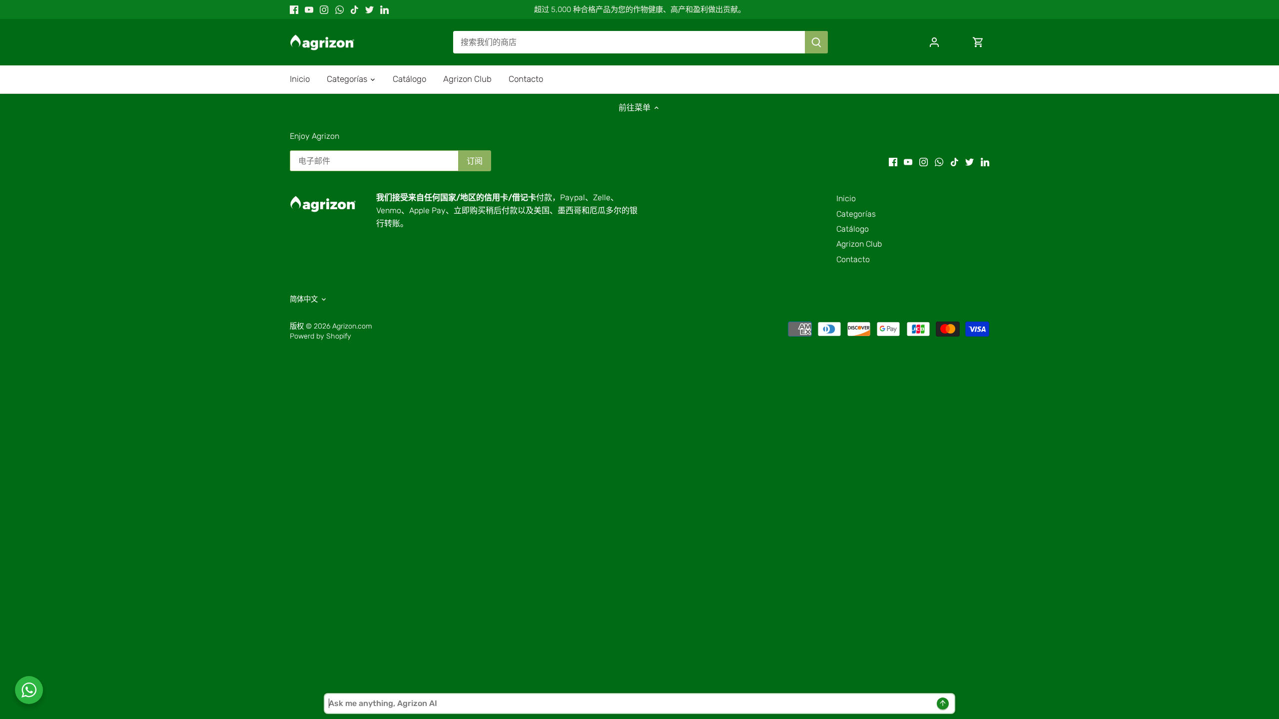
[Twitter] (369, 9)
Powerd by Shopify (320, 336)
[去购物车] (978, 42)
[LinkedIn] (384, 9)
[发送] (816, 42)
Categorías (856, 214)
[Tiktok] (354, 9)
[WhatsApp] (339, 9)
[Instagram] (324, 9)
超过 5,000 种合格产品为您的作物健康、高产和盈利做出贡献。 (639, 9)
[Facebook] (294, 9)
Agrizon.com (352, 326)
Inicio (846, 198)
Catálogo (852, 229)
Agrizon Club (859, 244)
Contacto (853, 259)
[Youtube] (309, 9)
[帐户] (934, 42)
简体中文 (304, 299)
